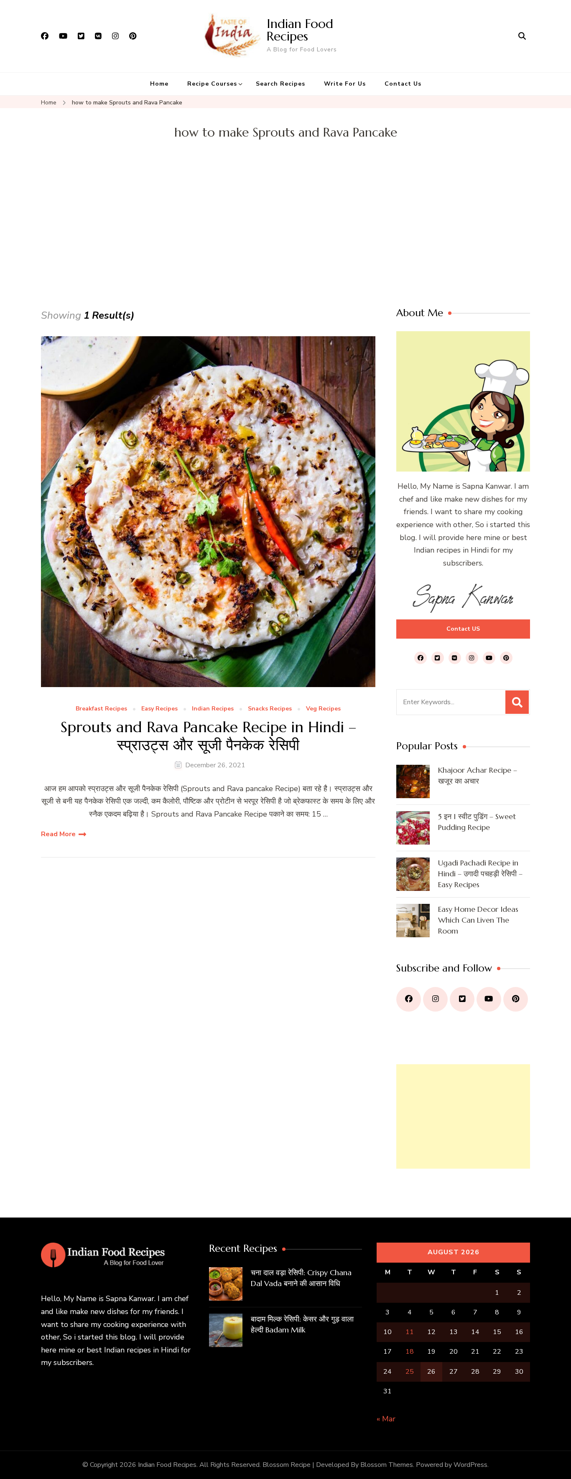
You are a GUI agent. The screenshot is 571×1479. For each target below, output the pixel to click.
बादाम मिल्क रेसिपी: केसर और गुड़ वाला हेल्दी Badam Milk (302, 1324)
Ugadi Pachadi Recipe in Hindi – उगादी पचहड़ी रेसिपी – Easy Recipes (480, 873)
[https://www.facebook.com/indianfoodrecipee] (408, 999)
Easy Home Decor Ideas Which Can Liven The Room (478, 920)
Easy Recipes (159, 709)
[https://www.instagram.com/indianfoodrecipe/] (435, 999)
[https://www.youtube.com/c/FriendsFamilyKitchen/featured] (489, 999)
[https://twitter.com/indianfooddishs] (462, 999)
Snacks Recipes (270, 709)
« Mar (386, 1419)
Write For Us (345, 84)
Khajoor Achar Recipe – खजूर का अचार (477, 775)
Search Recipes (280, 84)
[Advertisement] (285, 244)
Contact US (463, 629)
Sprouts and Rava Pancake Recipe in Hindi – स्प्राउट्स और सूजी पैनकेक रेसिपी (208, 736)
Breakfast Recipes (101, 709)
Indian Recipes (213, 709)
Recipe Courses (212, 84)
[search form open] (522, 36)
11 (409, 1332)
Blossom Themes (386, 1464)
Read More (58, 834)
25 (409, 1371)
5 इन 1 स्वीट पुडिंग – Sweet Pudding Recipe (477, 822)
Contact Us (403, 84)
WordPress (470, 1464)
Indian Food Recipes (300, 30)
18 (409, 1351)
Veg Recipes (323, 709)
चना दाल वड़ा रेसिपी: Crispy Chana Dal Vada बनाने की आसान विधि (301, 1278)
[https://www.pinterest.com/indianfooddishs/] (515, 999)
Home (159, 84)
